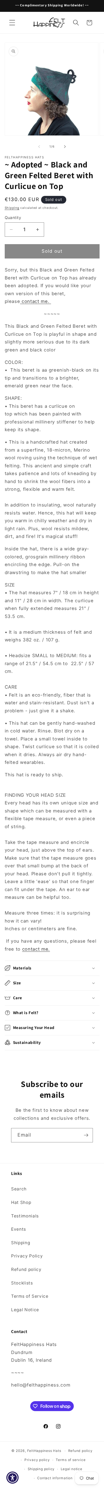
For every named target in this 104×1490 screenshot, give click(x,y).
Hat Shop (21, 1202)
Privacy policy (37, 1460)
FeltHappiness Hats (44, 1451)
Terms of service (70, 1460)
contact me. (36, 301)
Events (18, 1229)
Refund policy (26, 1269)
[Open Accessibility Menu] (12, 1478)
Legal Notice (25, 1309)
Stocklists (22, 1283)
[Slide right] (65, 146)
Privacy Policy (27, 1256)
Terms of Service (30, 1296)
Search (19, 1189)
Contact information (55, 1478)
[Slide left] (39, 146)
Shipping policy (41, 1469)
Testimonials (25, 1216)
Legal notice (71, 1469)
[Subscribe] (86, 1135)
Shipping (12, 208)
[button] (12, 22)
